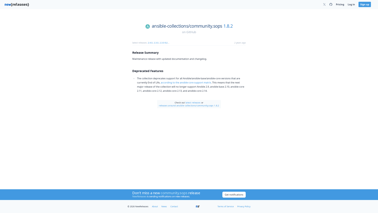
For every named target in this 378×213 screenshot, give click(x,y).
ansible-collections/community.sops (187, 26)
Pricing (340, 4)
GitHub (191, 32)
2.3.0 (156, 42)
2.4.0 (150, 42)
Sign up (364, 4)
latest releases (193, 102)
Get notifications (234, 194)
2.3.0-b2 (164, 42)
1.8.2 (228, 26)
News (164, 206)
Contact (174, 206)
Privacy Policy (243, 206)
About (155, 206)
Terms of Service (225, 206)
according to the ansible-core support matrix (186, 82)
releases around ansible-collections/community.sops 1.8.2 (189, 105)
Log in (351, 4)
